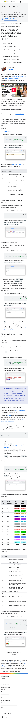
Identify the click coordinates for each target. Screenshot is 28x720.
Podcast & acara (5, 694)
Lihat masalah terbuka (6, 681)
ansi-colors (8, 422)
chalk (23, 420)
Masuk (24, 1)
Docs (3, 6)
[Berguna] (17, 27)
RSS (2, 707)
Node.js (9, 415)
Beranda (3, 23)
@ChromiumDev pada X (6, 700)
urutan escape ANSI (20, 410)
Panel (21, 23)
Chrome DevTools (13, 6)
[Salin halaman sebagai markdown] (7, 39)
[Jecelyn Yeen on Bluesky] (12, 70)
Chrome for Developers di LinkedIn (9, 705)
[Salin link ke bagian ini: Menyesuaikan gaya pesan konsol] (7, 336)
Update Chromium (5, 687)
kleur (12, 422)
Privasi (9, 713)
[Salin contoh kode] (26, 137)
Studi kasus (3, 689)
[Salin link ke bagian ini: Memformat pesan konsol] (22, 110)
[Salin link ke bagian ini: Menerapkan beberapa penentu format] (7, 202)
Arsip (2, 691)
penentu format (19, 114)
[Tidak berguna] (19, 27)
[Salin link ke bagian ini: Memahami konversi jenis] (19, 243)
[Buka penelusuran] (18, 2)
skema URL (8, 393)
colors (2, 422)
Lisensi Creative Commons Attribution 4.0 (16, 662)
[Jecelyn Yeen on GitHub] (10, 70)
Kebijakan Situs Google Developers (11, 666)
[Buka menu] (2, 1)
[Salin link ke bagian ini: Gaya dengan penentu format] (22, 347)
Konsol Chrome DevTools (19, 76)
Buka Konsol (7, 131)
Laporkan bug (4, 678)
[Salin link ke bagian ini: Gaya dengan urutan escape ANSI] (24, 407)
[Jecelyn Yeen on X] (8, 70)
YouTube (3, 702)
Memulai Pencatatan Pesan (11, 78)
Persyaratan (4, 713)
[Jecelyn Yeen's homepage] (14, 70)
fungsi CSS (13, 391)
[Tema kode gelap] (23, 137)
